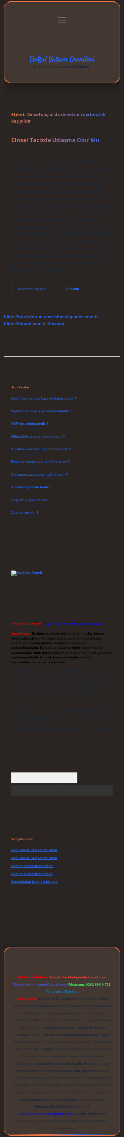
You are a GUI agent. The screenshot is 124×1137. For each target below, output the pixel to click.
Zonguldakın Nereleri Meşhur (34, 881)
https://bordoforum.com (28, 316)
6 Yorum (72, 289)
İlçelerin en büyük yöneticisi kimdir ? (41, 411)
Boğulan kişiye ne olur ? (31, 500)
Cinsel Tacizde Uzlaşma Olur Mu (55, 140)
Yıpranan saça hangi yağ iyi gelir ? (39, 474)
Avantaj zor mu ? (24, 512)
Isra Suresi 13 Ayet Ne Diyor (34, 850)
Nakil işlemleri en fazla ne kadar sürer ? (43, 398)
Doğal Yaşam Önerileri (62, 59)
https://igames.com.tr (76, 316)
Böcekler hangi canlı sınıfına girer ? (40, 461)
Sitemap (55, 323)
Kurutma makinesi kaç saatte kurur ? (41, 449)
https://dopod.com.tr (25, 323)
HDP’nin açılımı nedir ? (29, 423)
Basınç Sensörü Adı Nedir (32, 866)
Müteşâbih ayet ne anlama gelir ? (38, 436)
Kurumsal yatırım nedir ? (31, 487)
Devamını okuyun (35, 290)
